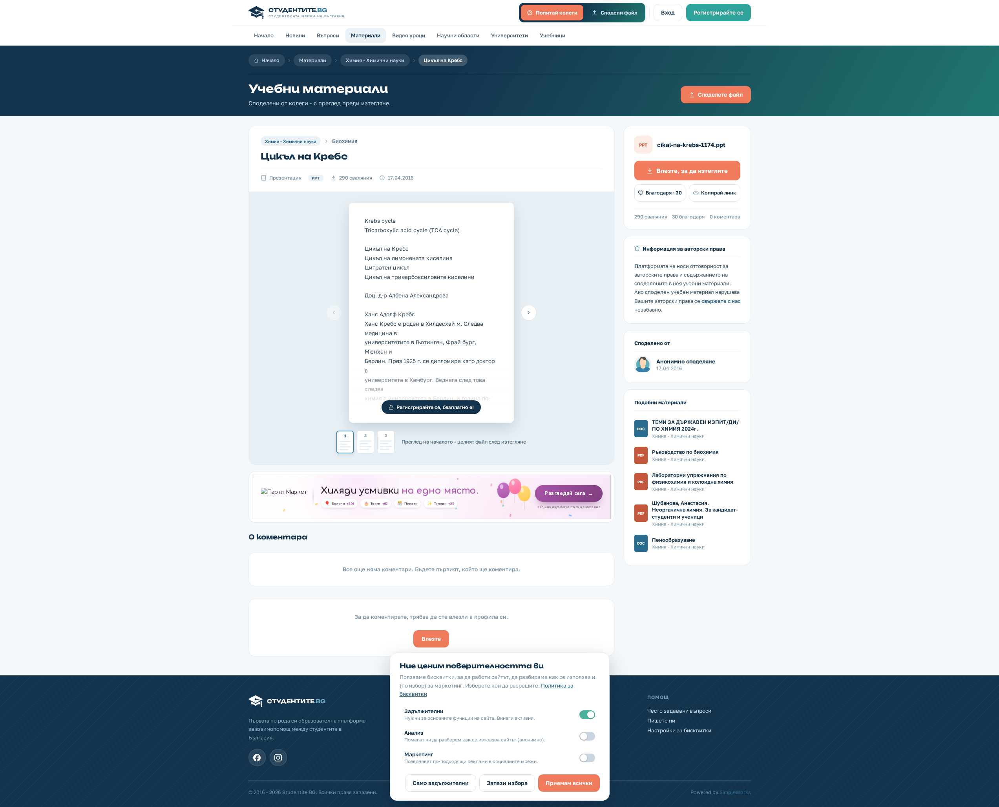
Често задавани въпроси (679, 711)
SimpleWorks (735, 792)
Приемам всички (569, 782)
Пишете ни (661, 720)
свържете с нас (720, 301)
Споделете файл (720, 94)
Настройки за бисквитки (679, 730)
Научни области (458, 35)
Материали (365, 35)
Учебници (552, 35)
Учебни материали (318, 88)
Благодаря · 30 (664, 193)
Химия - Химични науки (375, 60)
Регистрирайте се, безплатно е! (435, 407)
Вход (668, 12)
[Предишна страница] (334, 313)
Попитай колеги (556, 12)
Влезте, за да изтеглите (692, 170)
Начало (264, 35)
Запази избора (507, 782)
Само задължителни (441, 782)
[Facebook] (257, 757)
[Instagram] (278, 757)
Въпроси (328, 35)
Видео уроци (408, 35)
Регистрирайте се (718, 12)
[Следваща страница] (529, 313)
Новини (295, 35)
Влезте (431, 638)
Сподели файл (619, 12)
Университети (509, 35)
